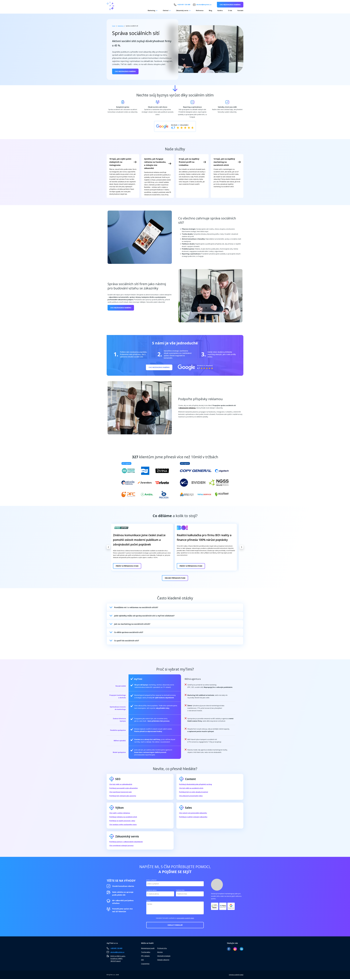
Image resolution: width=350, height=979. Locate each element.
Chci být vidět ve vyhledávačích (120, 784)
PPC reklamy (145, 956)
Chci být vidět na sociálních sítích (191, 788)
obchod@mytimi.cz (203, 5)
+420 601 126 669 (183, 5)
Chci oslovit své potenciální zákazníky (193, 813)
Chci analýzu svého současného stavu (123, 825)
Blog (210, 10)
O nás (230, 10)
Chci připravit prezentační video (191, 796)
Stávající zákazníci (163, 960)
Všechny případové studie (175, 578)
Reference (199, 10)
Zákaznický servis (182, 10)
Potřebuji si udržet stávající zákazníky (193, 817)
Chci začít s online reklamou (119, 813)
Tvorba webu (145, 952)
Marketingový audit (147, 948)
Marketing (151, 10)
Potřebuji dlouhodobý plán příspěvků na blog (195, 784)
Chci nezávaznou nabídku (230, 5)
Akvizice (160, 952)
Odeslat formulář (175, 925)
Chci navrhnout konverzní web (120, 792)
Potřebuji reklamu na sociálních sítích (123, 817)
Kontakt (240, 10)
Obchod (165, 10)
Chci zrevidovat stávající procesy (121, 846)
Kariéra (220, 10)
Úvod (113, 26)
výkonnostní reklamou (187, 408)
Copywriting (145, 964)
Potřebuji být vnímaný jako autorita (122, 796)
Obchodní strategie (163, 956)
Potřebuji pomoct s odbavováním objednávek (126, 842)
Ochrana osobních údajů (236, 975)
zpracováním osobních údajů (185, 918)
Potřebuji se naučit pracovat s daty (122, 821)
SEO (142, 960)
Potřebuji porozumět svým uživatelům (123, 788)
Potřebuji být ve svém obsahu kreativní (193, 792)
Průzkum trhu (162, 948)
